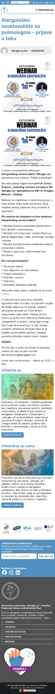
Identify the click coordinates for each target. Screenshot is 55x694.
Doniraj (9, 622)
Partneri (10, 641)
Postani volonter (15, 632)
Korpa (51, 2)
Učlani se (10, 627)
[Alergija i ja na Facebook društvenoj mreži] (2, 2)
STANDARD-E (40, 688)
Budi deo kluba (13, 637)
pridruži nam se (13, 435)
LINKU (5, 294)
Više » (47, 618)
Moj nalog (39, 2)
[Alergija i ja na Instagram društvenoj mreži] (5, 2)
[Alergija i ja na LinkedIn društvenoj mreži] (8, 2)
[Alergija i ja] (4, 11)
